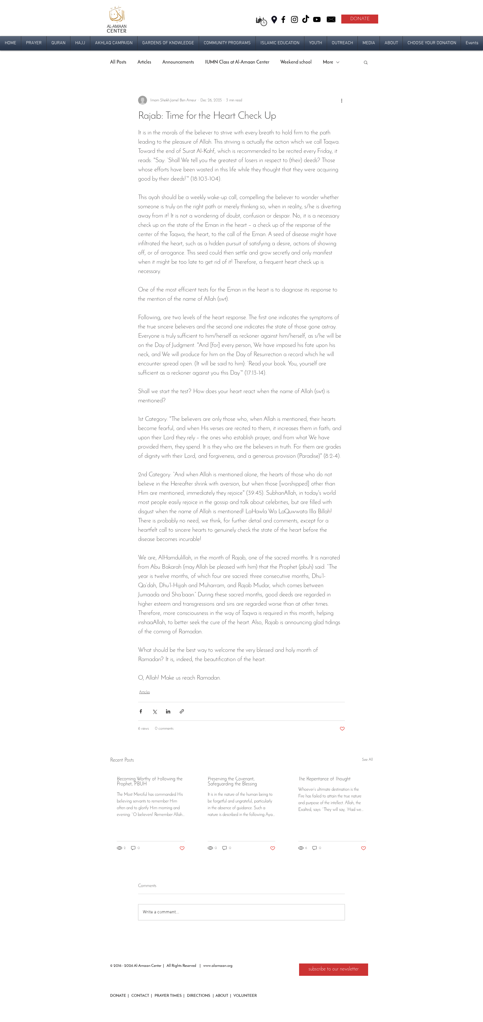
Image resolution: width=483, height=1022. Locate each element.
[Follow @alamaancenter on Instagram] (294, 19)
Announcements (178, 62)
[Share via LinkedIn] (168, 711)
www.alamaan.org (218, 966)
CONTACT (140, 996)
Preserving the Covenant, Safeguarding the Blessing (232, 782)
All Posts (118, 62)
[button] (34, 43)
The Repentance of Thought (324, 779)
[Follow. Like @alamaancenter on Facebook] (283, 19)
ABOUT (222, 996)
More (328, 62)
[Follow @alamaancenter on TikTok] (305, 19)
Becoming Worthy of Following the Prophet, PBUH (150, 782)
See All (367, 760)
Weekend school (296, 62)
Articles (144, 62)
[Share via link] (181, 711)
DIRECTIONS (199, 996)
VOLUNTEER (245, 996)
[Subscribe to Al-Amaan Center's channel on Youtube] (316, 19)
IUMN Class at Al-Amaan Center (237, 62)
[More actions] (341, 100)
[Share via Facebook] (140, 711)
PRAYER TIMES (168, 996)
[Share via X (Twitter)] (154, 711)
